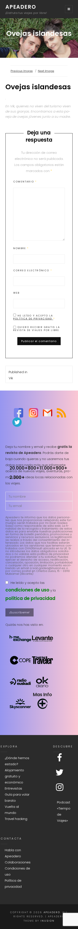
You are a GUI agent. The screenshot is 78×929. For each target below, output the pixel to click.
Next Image (46, 71)
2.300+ (17, 477)
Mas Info (42, 694)
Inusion (47, 920)
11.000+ (47, 468)
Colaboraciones (18, 862)
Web (16, 292)
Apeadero (20, 6)
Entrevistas (13, 788)
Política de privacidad (33, 318)
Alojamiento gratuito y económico (14, 776)
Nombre (21, 248)
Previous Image (22, 71)
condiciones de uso (27, 590)
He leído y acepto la (34, 317)
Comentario (25, 181)
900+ (61, 468)
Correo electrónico (32, 270)
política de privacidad (30, 598)
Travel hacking (16, 818)
